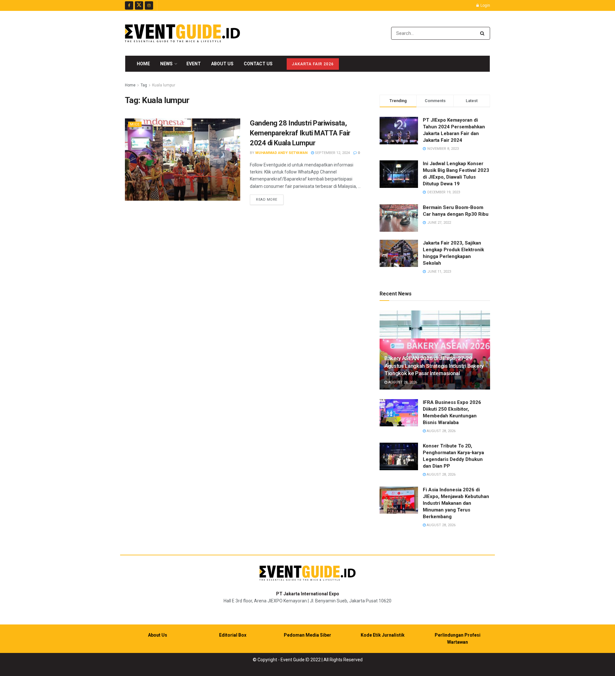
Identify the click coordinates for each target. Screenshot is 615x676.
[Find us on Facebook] (129, 5)
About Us (222, 63)
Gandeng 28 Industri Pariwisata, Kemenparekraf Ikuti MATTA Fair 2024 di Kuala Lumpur (300, 133)
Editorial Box (232, 635)
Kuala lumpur (163, 85)
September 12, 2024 (332, 153)
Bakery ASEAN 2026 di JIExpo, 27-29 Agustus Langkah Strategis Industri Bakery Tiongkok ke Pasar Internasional (434, 366)
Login (485, 5)
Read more (269, 199)
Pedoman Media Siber (307, 635)
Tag (144, 85)
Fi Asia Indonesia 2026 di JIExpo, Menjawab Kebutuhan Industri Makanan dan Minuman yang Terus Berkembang (456, 503)
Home (143, 63)
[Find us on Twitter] (139, 5)
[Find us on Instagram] (149, 5)
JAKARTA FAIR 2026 (313, 64)
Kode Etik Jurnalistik (383, 635)
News (166, 63)
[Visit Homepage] (182, 33)
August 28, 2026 (402, 382)
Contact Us (258, 63)
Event (193, 63)
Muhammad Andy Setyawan (281, 153)
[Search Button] (483, 33)
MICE (135, 124)
